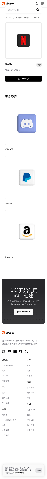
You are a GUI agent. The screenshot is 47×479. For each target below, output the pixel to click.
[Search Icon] (23, 9)
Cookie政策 (18, 473)
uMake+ (8, 17)
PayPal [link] (8, 203)
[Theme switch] (36, 4)
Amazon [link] (9, 257)
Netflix (36, 17)
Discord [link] (9, 149)
